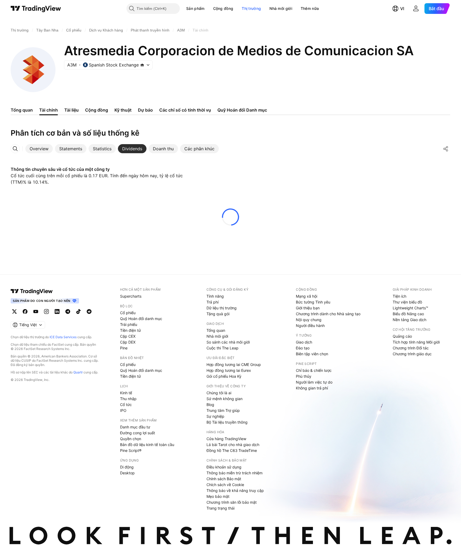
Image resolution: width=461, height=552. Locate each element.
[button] (208, 8)
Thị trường (251, 8)
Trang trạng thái (220, 508)
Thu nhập (128, 398)
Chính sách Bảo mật (223, 478)
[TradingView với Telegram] (67, 311)
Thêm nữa (310, 8)
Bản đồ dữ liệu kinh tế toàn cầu (147, 444)
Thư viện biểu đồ (407, 302)
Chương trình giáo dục (412, 354)
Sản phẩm (195, 8)
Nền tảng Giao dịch (409, 319)
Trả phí (212, 302)
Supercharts (130, 296)
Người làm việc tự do (314, 382)
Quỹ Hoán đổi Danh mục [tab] (242, 110)
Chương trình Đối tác (411, 348)
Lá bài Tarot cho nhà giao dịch (232, 444)
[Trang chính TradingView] (36, 8)
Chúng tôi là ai (218, 393)
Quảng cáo (402, 336)
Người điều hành (310, 325)
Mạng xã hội (306, 296)
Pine (124, 348)
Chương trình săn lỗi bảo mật (231, 502)
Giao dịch (304, 342)
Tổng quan (215, 330)
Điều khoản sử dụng (223, 467)
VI (402, 8)
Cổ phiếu (128, 312)
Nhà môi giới (280, 8)
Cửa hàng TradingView (226, 438)
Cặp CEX (128, 336)
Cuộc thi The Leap (222, 348)
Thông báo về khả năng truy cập (235, 490)
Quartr (78, 372)
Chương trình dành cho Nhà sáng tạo (328, 314)
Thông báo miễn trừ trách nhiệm (234, 473)
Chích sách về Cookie (225, 484)
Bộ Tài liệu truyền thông (227, 422)
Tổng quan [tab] (22, 110)
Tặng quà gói (217, 314)
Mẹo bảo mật (217, 496)
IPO (123, 410)
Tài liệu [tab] (71, 110)
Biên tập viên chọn (312, 354)
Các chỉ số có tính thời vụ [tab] (185, 110)
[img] (142, 64)
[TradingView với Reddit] (89, 311)
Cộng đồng (223, 8)
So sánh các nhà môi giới (228, 342)
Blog (210, 404)
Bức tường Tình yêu (313, 302)
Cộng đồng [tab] (96, 110)
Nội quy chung (308, 319)
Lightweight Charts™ (410, 308)
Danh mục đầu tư (135, 427)
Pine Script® (130, 450)
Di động (127, 467)
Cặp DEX (128, 342)
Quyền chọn (130, 438)
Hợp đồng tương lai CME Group (233, 364)
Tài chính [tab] (48, 110)
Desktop (127, 473)
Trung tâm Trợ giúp (223, 410)
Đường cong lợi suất (137, 433)
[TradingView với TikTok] (78, 311)
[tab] (39, 148)
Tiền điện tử (130, 330)
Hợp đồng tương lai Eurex (228, 370)
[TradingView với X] (14, 311)
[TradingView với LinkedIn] (57, 311)
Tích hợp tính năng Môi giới (416, 342)
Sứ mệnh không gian (224, 398)
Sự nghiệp (215, 416)
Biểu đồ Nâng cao (408, 314)
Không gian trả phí (312, 388)
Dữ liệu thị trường (221, 308)
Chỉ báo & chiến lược (314, 370)
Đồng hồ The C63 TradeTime (231, 450)
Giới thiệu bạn (308, 308)
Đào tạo (302, 348)
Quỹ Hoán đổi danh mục (141, 318)
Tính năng (215, 296)
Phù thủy (303, 376)
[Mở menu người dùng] (416, 8)
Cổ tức (126, 404)
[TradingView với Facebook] (25, 311)
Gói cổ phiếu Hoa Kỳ (223, 376)
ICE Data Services (63, 337)
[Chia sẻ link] (445, 148)
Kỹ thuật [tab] (123, 110)
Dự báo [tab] (145, 110)
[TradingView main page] (32, 291)
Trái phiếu (128, 324)
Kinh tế (126, 393)
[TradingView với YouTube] (35, 311)
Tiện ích (399, 296)
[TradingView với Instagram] (46, 311)
